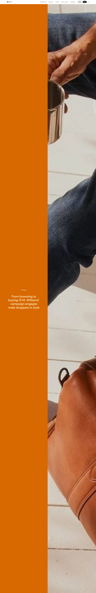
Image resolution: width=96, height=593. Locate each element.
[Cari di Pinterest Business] (88, 2)
